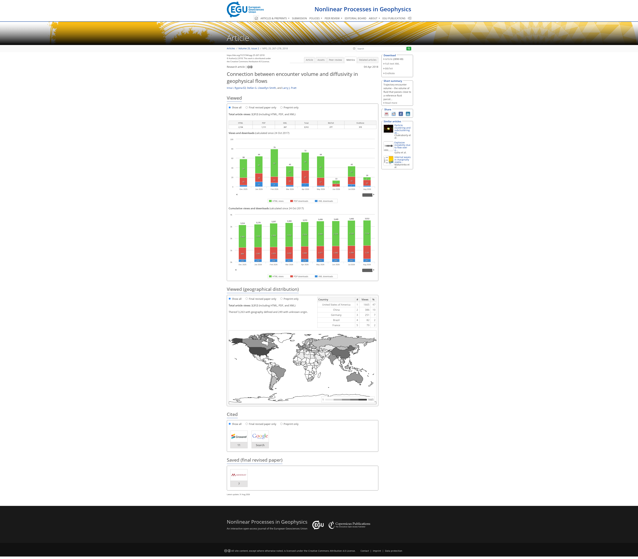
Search (260, 445)
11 (238, 445)
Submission (299, 18)
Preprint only (291, 107)
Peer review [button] (332, 18)
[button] (354, 48)
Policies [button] (314, 18)
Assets (321, 59)
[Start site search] (408, 49)
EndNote (390, 73)
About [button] (373, 18)
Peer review (335, 59)
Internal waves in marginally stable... (402, 160)
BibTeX (389, 68)
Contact (365, 550)
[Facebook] (401, 113)
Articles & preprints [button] (274, 18)
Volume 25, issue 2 (248, 48)
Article (309, 59)
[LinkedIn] (408, 113)
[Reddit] (393, 113)
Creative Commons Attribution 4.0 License (331, 550)
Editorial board (355, 18)
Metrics (350, 59)
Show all (237, 107)
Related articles (367, 59)
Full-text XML (392, 63)
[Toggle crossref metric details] (238, 436)
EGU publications (393, 18)
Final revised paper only (262, 107)
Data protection (393, 550)
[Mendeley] (386, 113)
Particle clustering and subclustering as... (402, 129)
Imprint (377, 550)
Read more (391, 102)
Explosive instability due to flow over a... (402, 146)
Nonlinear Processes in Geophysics (363, 9)
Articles (231, 48)
